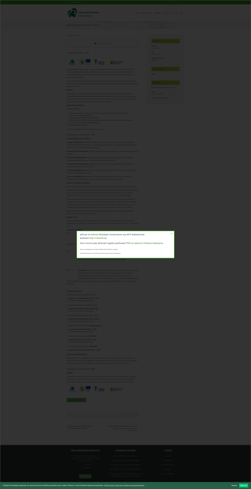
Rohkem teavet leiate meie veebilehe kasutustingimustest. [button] (124, 485)
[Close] (171, 233)
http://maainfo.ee (98, 237)
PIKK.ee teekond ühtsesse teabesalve (144, 243)
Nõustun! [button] (244, 485)
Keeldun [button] (234, 485)
